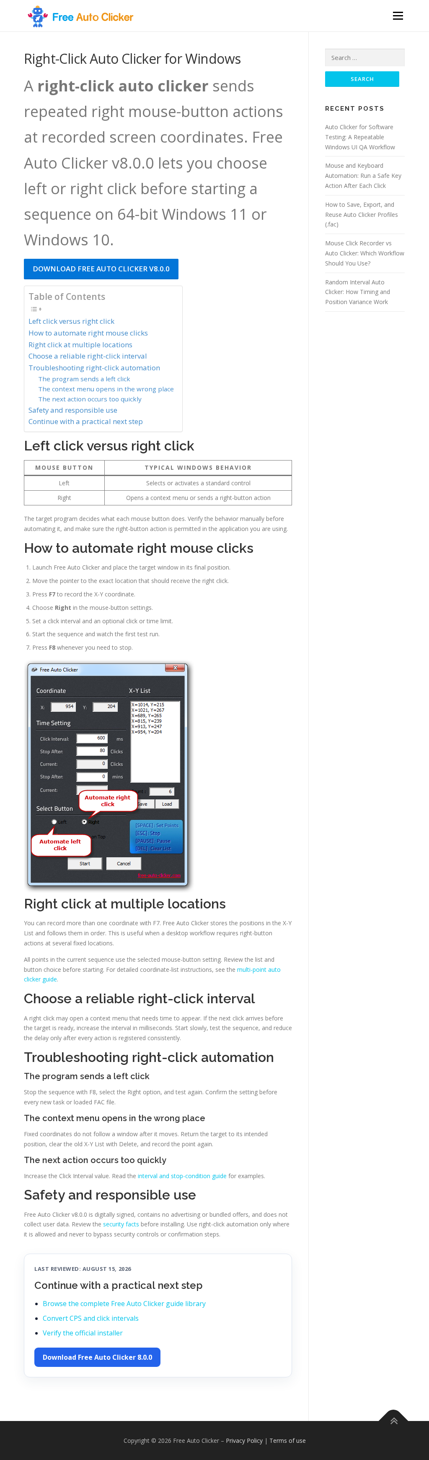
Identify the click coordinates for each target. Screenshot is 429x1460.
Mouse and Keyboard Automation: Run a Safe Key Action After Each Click (363, 175)
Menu (397, 16)
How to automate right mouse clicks (88, 333)
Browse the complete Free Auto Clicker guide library (124, 1303)
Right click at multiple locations (80, 344)
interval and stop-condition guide (182, 1176)
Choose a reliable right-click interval (87, 356)
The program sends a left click (84, 379)
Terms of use (287, 1440)
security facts (121, 1224)
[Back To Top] (393, 1421)
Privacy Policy (244, 1440)
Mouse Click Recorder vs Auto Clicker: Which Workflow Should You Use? (364, 253)
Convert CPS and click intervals (91, 1318)
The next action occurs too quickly (90, 399)
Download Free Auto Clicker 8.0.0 (97, 1357)
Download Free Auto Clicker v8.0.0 (101, 268)
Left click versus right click (71, 321)
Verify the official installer (83, 1333)
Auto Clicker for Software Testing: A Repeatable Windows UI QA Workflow (360, 137)
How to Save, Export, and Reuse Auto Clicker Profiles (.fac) (361, 214)
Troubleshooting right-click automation (94, 367)
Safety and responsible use (72, 410)
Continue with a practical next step (85, 421)
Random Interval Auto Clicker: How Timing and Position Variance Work (357, 292)
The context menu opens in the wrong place (106, 389)
